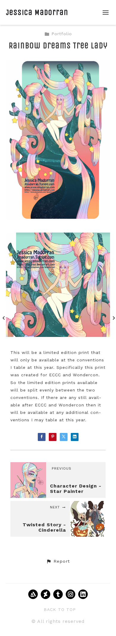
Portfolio (61, 33)
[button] (58, 561)
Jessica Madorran (37, 12)
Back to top (60, 609)
